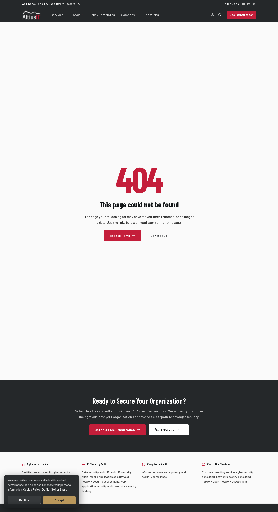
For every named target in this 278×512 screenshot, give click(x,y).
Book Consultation (241, 14)
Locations (151, 15)
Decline (24, 500)
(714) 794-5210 (171, 429)
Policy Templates (102, 15)
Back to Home (120, 235)
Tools (76, 15)
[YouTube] (243, 4)
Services (57, 15)
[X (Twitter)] (254, 4)
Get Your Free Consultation (115, 429)
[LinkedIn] (248, 4)
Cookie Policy (31, 489)
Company (128, 15)
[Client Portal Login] (212, 14)
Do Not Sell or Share (54, 489)
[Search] (219, 14)
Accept (59, 500)
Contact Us (159, 235)
